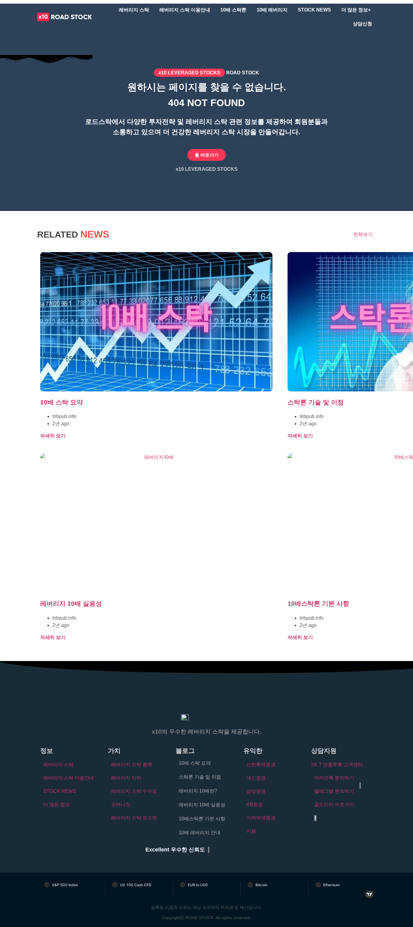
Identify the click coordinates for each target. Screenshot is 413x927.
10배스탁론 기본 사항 (318, 603)
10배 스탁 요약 (61, 402)
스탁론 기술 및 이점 (316, 402)
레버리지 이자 (126, 777)
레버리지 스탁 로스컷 (134, 817)
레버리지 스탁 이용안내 (184, 9)
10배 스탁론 (233, 9)
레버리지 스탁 (134, 9)
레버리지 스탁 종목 (131, 764)
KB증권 (254, 804)
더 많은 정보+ (356, 9)
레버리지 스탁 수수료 (134, 791)
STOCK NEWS (314, 9)
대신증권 (256, 777)
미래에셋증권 (260, 817)
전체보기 (363, 234)
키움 (251, 831)
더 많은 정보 (56, 804)
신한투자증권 (260, 764)
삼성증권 (256, 791)
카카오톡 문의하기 (334, 777)
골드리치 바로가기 (334, 804)
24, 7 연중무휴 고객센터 (337, 764)
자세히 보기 (53, 435)
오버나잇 (120, 804)
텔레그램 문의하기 (334, 791)
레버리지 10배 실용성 (71, 603)
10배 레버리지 (272, 9)
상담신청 (362, 23)
